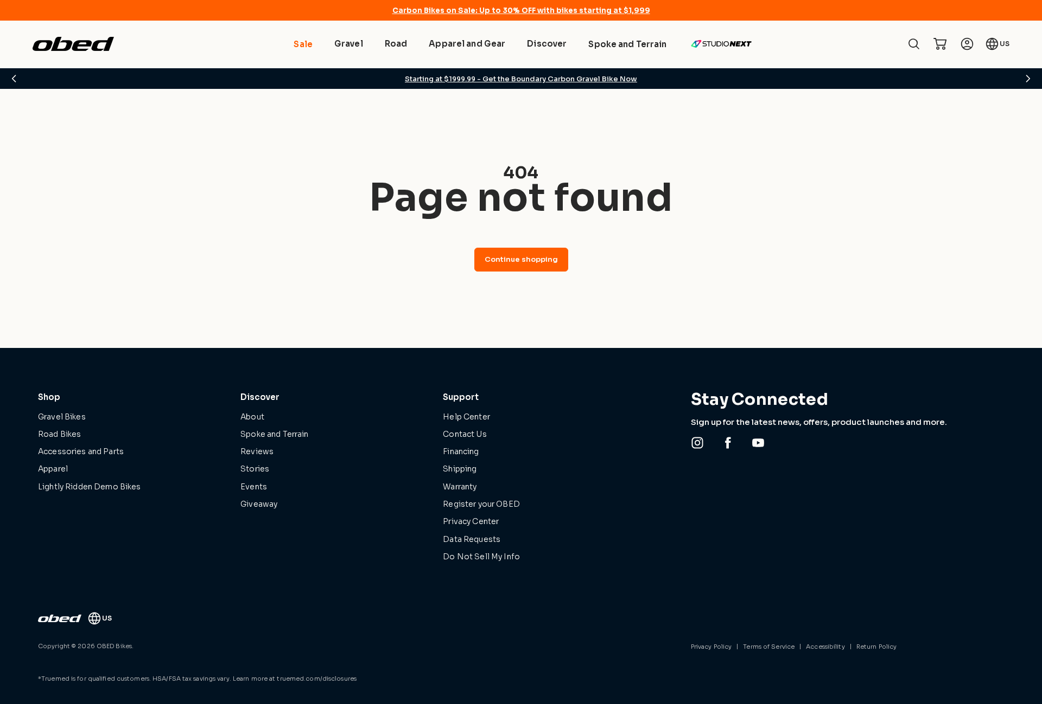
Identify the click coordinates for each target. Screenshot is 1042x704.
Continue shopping (521, 259)
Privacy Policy (711, 646)
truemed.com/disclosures (317, 678)
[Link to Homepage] (59, 618)
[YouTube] (758, 442)
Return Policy (876, 646)
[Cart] (939, 43)
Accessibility (825, 646)
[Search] (913, 43)
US (1004, 44)
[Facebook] (727, 442)
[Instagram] (697, 442)
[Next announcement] (1028, 78)
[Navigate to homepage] (73, 44)
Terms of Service (769, 646)
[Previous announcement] (14, 78)
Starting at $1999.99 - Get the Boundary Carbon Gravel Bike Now (521, 78)
